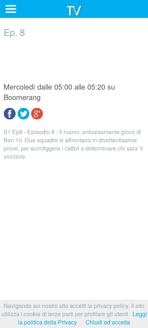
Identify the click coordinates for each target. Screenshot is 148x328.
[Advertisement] (74, 60)
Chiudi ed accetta (107, 322)
